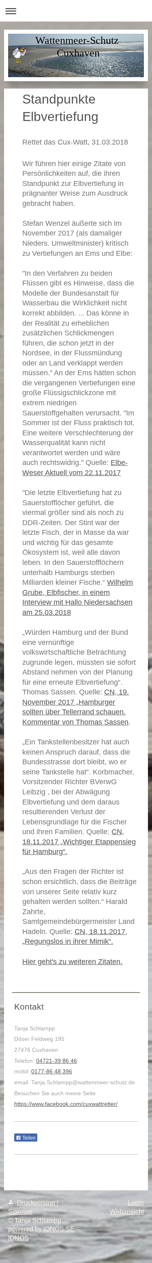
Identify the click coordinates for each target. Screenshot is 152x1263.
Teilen (28, 1138)
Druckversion (36, 1202)
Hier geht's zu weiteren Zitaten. (72, 962)
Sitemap (20, 1211)
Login (136, 1202)
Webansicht (127, 1211)
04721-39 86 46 (56, 1061)
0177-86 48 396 (51, 1071)
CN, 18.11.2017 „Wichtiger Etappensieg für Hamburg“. (79, 842)
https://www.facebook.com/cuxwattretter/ (66, 1104)
